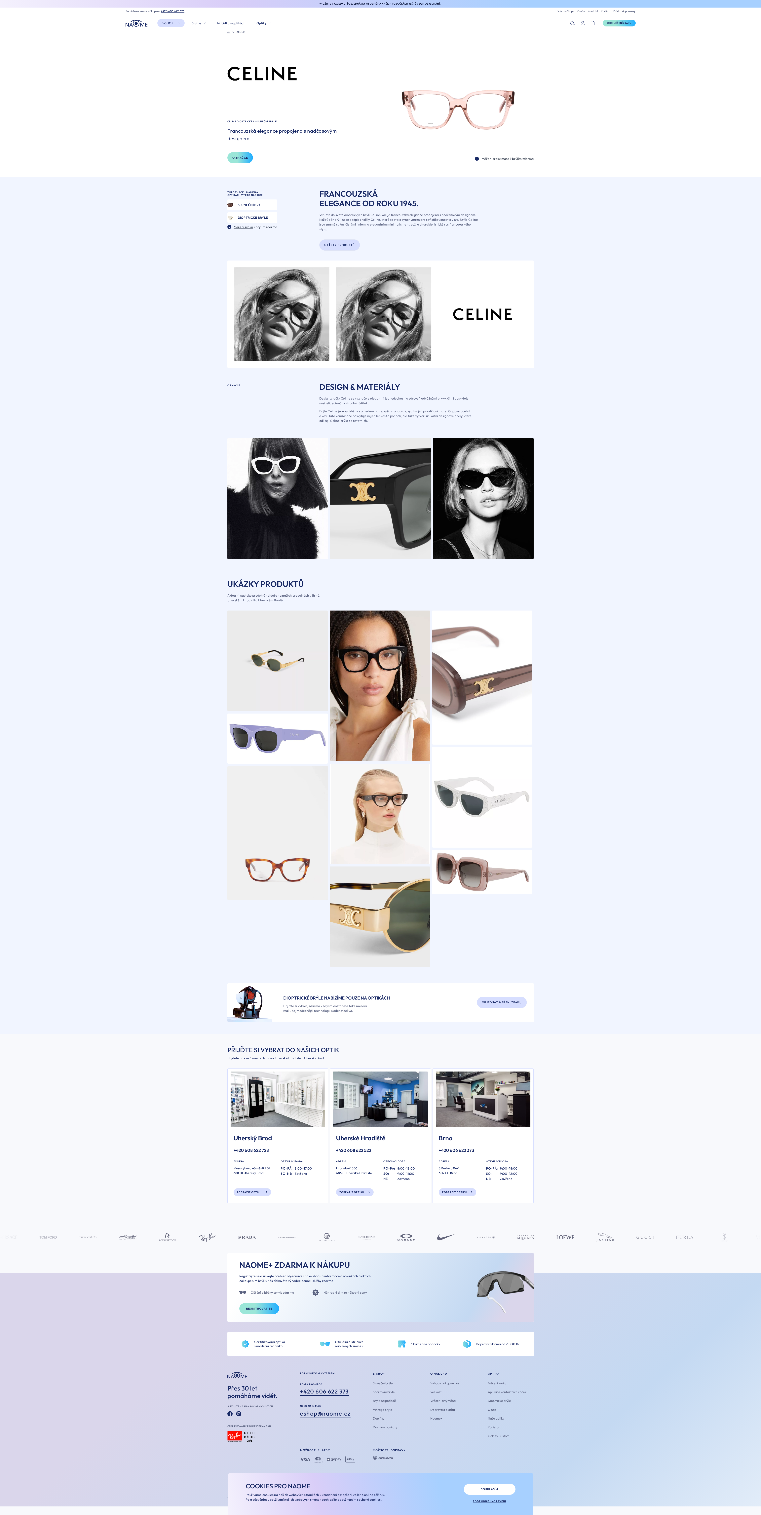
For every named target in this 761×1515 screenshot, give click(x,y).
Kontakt (593, 11)
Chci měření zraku (619, 22)
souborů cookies (369, 1499)
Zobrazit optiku (249, 1192)
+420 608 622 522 (353, 1150)
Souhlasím (489, 1489)
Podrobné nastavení (489, 1501)
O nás (581, 11)
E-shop (167, 23)
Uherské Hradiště (360, 1138)
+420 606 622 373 (172, 11)
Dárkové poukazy (624, 11)
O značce (240, 157)
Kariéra (605, 11)
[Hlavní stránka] (138, 23)
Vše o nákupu (565, 11)
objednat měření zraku (502, 1002)
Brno (445, 1138)
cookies (268, 1495)
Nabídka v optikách (231, 23)
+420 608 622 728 (251, 1150)
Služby (196, 23)
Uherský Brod (253, 1138)
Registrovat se (259, 1308)
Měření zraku (243, 227)
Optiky (261, 23)
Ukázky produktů (339, 245)
